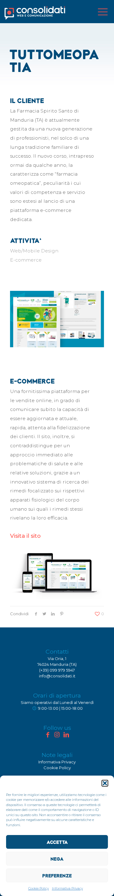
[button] (105, 783)
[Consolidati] (35, 13)
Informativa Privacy (67, 888)
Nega (57, 859)
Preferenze (57, 875)
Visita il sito (25, 535)
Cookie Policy (38, 888)
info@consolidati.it (57, 675)
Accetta (57, 842)
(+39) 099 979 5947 (57, 670)
